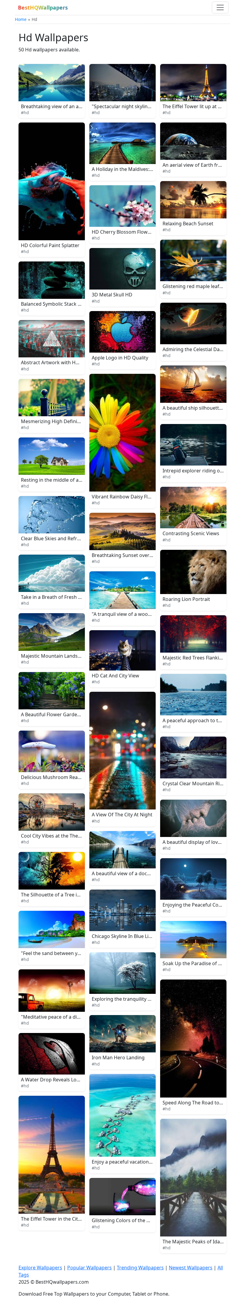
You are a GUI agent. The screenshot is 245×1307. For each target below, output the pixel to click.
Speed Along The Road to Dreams (200, 1102)
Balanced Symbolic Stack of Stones (60, 304)
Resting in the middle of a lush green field (68, 480)
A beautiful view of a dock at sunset (132, 873)
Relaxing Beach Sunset (188, 223)
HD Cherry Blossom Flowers (123, 232)
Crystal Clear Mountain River (195, 783)
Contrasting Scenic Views (191, 533)
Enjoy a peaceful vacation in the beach (135, 1161)
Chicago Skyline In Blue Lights (125, 936)
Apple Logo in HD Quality (120, 357)
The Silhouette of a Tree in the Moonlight (67, 894)
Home (21, 19)
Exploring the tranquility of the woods (134, 999)
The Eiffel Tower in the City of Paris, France (69, 1219)
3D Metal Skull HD (112, 294)
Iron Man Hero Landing (118, 1057)
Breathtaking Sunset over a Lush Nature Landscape (150, 555)
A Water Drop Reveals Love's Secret (61, 1079)
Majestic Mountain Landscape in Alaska (65, 656)
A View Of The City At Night (122, 814)
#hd (25, 112)
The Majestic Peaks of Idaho (194, 1241)
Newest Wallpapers (190, 1267)
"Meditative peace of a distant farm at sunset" (73, 1017)
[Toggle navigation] (220, 7)
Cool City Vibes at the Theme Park (59, 835)
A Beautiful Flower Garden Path (56, 714)
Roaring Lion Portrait (186, 599)
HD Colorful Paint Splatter (50, 245)
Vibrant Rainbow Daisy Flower (125, 496)
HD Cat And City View (115, 675)
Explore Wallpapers (40, 1267)
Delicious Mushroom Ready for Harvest (65, 777)
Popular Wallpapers (89, 1267)
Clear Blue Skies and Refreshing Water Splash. (73, 538)
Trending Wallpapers (140, 1267)
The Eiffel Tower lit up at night (196, 106)
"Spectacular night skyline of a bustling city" (141, 106)
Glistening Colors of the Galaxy (126, 1220)
